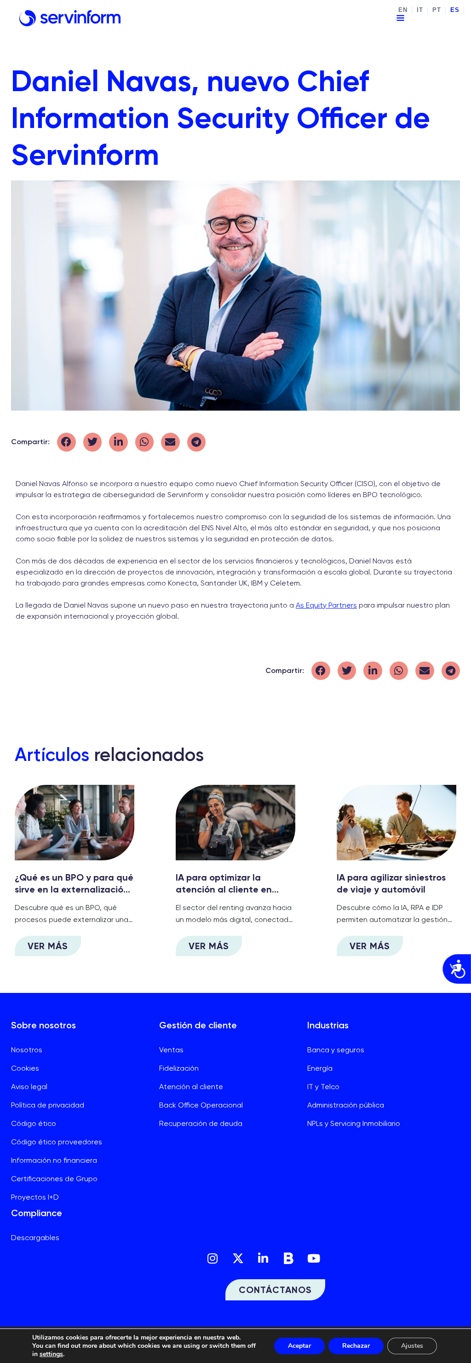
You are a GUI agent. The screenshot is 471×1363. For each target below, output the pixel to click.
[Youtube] (313, 1258)
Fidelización (179, 1068)
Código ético (33, 1123)
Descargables (35, 1237)
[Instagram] (212, 1258)
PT (436, 10)
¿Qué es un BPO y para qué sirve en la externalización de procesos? (74, 889)
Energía (320, 1068)
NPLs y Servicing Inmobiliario (353, 1123)
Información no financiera (54, 1160)
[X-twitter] (237, 1258)
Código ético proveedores (56, 1141)
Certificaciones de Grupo (54, 1178)
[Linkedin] (263, 1258)
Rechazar (356, 1345)
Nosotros (26, 1049)
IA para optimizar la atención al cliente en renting (224, 889)
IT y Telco (323, 1086)
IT (420, 10)
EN (402, 10)
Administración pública (345, 1105)
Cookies (25, 1068)
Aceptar (299, 1345)
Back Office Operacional (201, 1105)
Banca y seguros (335, 1049)
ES (454, 10)
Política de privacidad (47, 1105)
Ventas (171, 1049)
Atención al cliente (191, 1086)
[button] (66, 442)
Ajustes (412, 1345)
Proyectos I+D (35, 1197)
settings (51, 1354)
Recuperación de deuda (200, 1123)
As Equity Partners (326, 605)
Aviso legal (29, 1086)
